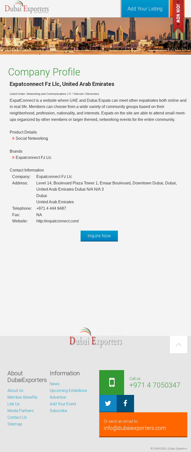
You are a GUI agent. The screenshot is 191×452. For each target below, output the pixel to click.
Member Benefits (22, 397)
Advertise (58, 397)
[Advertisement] (95, 280)
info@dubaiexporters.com (135, 425)
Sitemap (14, 424)
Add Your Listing (145, 9)
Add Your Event (63, 404)
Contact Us (17, 417)
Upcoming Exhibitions (68, 390)
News (55, 384)
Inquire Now (99, 235)
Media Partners (20, 410)
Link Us (13, 404)
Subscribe (58, 410)
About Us (15, 390)
